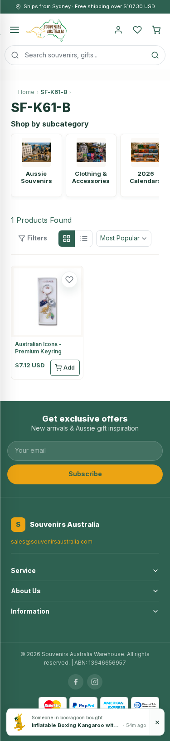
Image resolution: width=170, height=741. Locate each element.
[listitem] (36, 165)
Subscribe (85, 474)
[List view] (84, 238)
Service (23, 570)
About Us (26, 591)
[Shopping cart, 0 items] (156, 30)
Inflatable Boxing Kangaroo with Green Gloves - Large (76, 725)
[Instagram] (94, 681)
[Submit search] (155, 55)
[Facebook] (75, 681)
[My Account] (118, 30)
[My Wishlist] (137, 30)
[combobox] (85, 55)
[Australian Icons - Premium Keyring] (47, 302)
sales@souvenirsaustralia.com (51, 541)
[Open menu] (14, 30)
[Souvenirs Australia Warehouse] (46, 30)
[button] (69, 280)
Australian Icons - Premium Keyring (38, 348)
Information (30, 611)
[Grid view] (66, 238)
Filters (37, 238)
